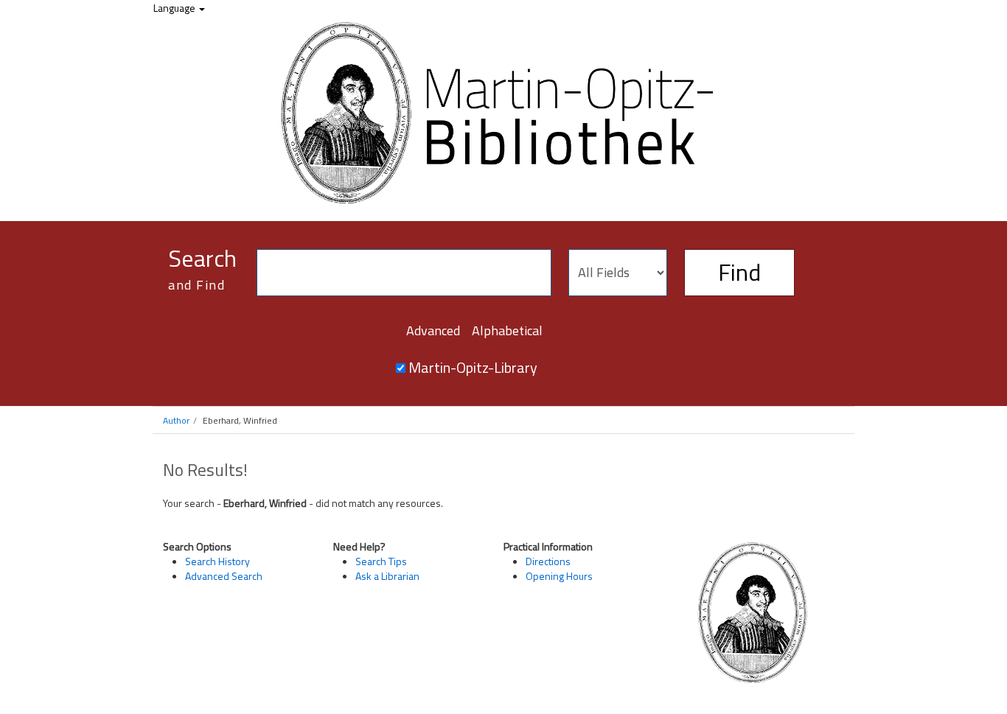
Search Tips (381, 561)
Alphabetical (507, 330)
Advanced (433, 330)
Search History (217, 561)
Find (739, 272)
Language (175, 7)
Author (176, 420)
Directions (548, 561)
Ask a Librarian (387, 576)
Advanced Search (223, 576)
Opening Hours (559, 576)
